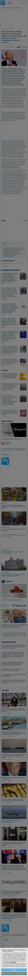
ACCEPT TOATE (14, 970)
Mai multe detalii (12, 962)
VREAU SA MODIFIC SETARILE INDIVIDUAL (14, 973)
